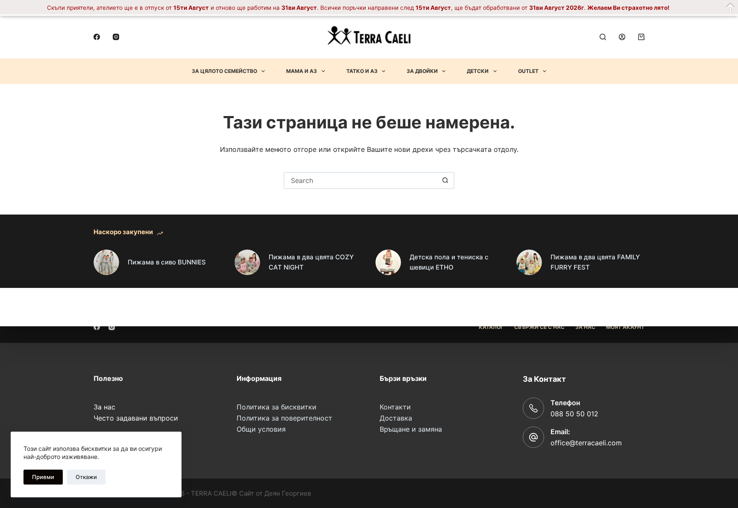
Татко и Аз (362, 71)
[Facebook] (97, 37)
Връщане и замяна (411, 429)
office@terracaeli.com (586, 442)
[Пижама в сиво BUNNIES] (106, 262)
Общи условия (261, 429)
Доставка (396, 418)
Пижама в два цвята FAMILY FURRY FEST (595, 262)
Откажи (86, 476)
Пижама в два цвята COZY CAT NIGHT (311, 262)
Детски (478, 71)
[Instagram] (116, 37)
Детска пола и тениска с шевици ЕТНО (449, 262)
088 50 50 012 (574, 413)
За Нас (585, 327)
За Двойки (422, 71)
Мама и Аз (301, 71)
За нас (104, 407)
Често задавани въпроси (136, 418)
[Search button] (445, 180)
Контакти (395, 407)
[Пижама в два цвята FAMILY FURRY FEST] (529, 262)
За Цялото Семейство (224, 71)
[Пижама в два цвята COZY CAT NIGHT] (247, 262)
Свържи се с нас (539, 327)
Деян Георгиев (287, 493)
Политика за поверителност (284, 418)
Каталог (491, 327)
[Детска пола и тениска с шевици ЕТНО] (388, 262)
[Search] (603, 37)
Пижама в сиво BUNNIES (167, 262)
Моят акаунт (625, 327)
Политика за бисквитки (276, 407)
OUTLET (528, 71)
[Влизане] (622, 37)
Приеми (43, 476)
